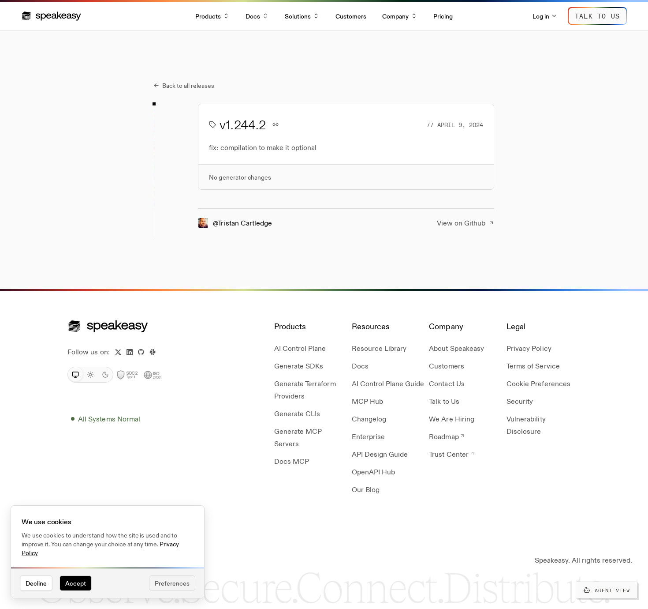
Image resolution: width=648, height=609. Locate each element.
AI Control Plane (300, 348)
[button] (51, 16)
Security (519, 401)
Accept (75, 583)
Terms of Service (533, 366)
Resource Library (379, 348)
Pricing (443, 15)
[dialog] (108, 552)
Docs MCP (291, 461)
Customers (350, 15)
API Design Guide (380, 454)
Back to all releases (184, 85)
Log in (541, 15)
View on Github (461, 223)
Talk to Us (444, 401)
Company (395, 15)
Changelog (369, 419)
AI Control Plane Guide (388, 383)
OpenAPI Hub (373, 471)
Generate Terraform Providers (305, 389)
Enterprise (368, 436)
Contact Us (446, 383)
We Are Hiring (451, 419)
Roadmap (443, 436)
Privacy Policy (528, 348)
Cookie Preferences (538, 383)
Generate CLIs (297, 413)
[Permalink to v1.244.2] (275, 124)
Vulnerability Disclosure (526, 425)
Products (208, 15)
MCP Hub (367, 401)
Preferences (172, 583)
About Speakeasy (456, 348)
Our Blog (366, 489)
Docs (253, 15)
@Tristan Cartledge (242, 223)
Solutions (298, 15)
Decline (36, 583)
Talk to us (597, 15)
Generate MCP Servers (298, 437)
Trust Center (448, 454)
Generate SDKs (299, 366)
